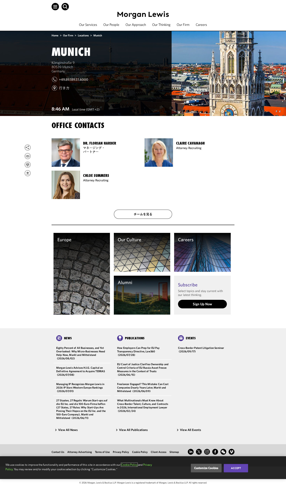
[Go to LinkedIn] (191, 452)
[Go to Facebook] (215, 452)
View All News (68, 430)
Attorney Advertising (79, 452)
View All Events (190, 430)
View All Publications (133, 430)
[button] (55, 6)
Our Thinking (161, 24)
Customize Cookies (206, 468)
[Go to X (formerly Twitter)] (199, 452)
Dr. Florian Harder (99, 143)
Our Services (88, 24)
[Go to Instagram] (207, 452)
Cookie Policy (140, 452)
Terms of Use (102, 452)
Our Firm (183, 24)
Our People (111, 24)
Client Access (158, 452)
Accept (236, 468)
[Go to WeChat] (223, 452)
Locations (83, 35)
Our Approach (135, 24)
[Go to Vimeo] (231, 452)
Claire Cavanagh (190, 143)
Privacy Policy (121, 452)
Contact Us (58, 452)
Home (55, 35)
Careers (201, 24)
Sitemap (174, 452)
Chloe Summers (96, 175)
